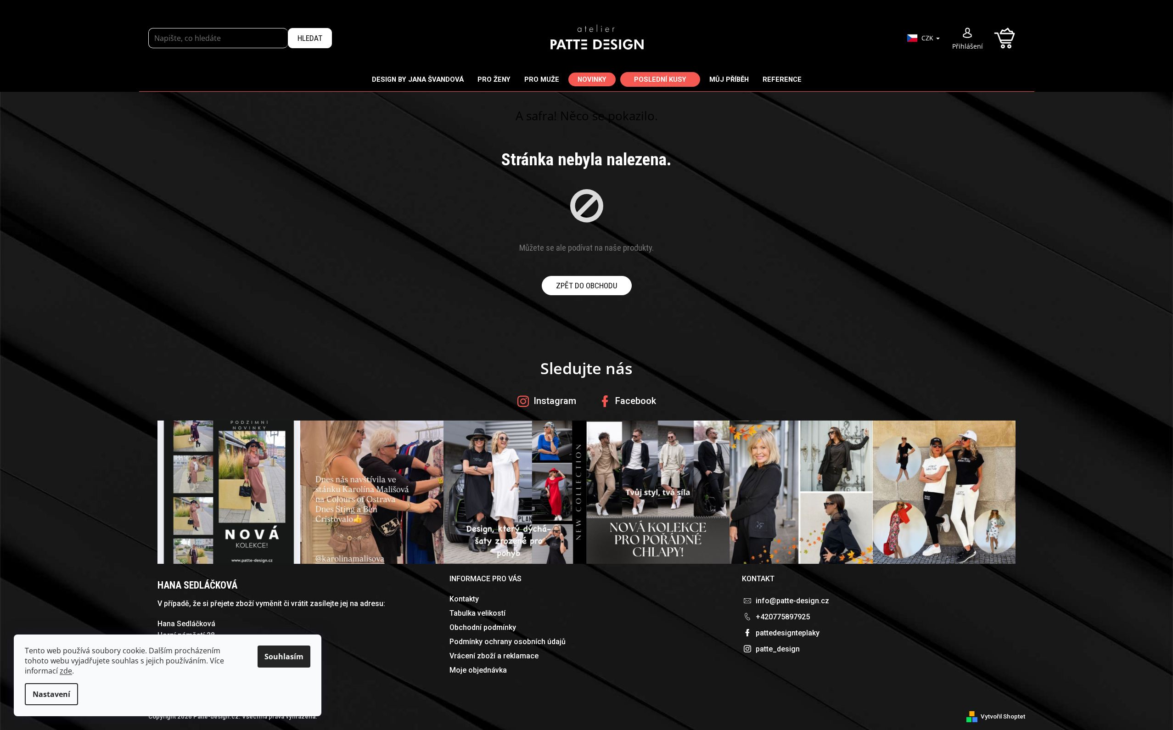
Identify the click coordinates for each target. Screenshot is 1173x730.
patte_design (778, 649)
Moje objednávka (478, 670)
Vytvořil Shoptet (1003, 716)
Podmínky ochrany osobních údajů (507, 641)
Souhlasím (283, 656)
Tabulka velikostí (477, 613)
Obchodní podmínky (482, 627)
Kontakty (464, 599)
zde (66, 671)
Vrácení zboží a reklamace (494, 655)
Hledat (309, 38)
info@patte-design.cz (792, 600)
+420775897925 (783, 616)
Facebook (635, 400)
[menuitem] (417, 79)
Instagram (554, 400)
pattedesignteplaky (787, 633)
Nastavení (51, 694)
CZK (928, 38)
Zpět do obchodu (586, 285)
